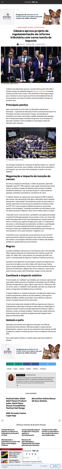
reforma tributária (39, 91)
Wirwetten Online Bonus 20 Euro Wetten (43, 399)
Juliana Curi (22, 44)
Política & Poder (39, 27)
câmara (9, 369)
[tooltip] (14, 364)
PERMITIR (55, 466)
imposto (22, 369)
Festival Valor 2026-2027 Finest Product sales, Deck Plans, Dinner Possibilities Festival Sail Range (16, 403)
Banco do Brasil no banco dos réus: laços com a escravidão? (15, 454)
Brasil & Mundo (22, 27)
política (29, 369)
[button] (38, 458)
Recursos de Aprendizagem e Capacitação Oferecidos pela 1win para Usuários (31, 442)
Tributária (43, 369)
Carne (15, 369)
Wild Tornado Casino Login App (16, 414)
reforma (35, 369)
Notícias (30, 27)
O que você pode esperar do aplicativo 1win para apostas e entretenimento (31, 432)
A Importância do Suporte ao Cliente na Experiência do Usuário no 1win (10, 432)
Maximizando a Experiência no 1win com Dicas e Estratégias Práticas (11, 442)
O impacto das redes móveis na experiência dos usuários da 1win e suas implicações (50, 432)
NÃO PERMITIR (43, 466)
